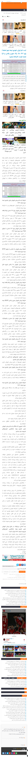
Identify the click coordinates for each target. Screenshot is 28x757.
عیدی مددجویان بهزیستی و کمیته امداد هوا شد (16, 734)
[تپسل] (3, 555)
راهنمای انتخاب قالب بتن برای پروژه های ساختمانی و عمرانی (15, 593)
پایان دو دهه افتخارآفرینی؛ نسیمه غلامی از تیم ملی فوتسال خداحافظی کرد (13, 598)
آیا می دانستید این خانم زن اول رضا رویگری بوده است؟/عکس (14, 729)
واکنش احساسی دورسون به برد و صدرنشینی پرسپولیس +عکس (14, 590)
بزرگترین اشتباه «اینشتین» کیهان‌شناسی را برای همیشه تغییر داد (14, 669)
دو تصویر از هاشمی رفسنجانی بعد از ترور (18, 674)
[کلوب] (16, 753)
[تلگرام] (25, 565)
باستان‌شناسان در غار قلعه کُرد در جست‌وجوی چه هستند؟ (16, 592)
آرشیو (23, 727)
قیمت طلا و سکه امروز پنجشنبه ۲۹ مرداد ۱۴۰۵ (17, 596)
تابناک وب (14, 748)
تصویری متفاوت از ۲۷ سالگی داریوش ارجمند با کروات (16, 595)
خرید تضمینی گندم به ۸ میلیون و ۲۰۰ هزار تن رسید (17, 602)
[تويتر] (18, 565)
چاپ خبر (5, 16)
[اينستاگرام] (12, 753)
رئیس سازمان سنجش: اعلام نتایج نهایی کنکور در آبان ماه (16, 601)
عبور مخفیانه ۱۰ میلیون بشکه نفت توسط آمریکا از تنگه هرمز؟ (15, 604)
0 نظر (10, 16)
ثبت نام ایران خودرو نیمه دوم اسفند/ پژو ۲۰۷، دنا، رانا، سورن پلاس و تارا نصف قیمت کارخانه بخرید (14, 53)
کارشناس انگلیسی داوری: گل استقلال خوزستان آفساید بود (15, 713)
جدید (22, 678)
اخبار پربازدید (23, 15)
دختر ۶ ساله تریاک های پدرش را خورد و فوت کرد (17, 672)
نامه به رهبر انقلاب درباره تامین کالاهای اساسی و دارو (16, 671)
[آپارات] (14, 753)
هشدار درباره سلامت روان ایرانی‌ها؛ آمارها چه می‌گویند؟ (16, 675)
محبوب (13, 678)
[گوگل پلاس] (20, 565)
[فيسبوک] (22, 565)
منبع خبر (24, 552)
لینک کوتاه (15, 566)
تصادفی (5, 678)
